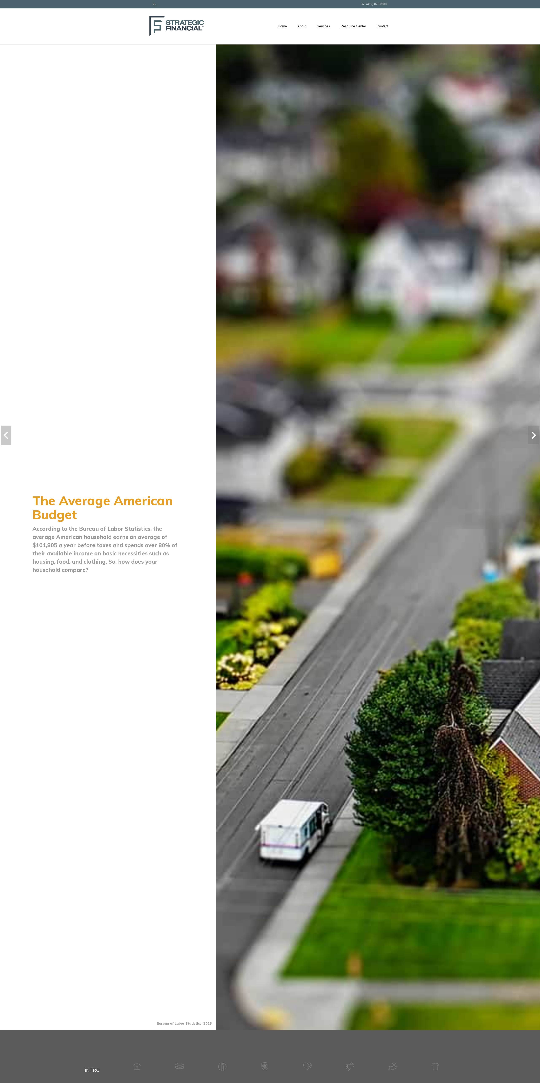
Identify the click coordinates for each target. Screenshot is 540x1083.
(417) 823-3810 (376, 4)
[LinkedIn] (154, 4)
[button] (302, 26)
